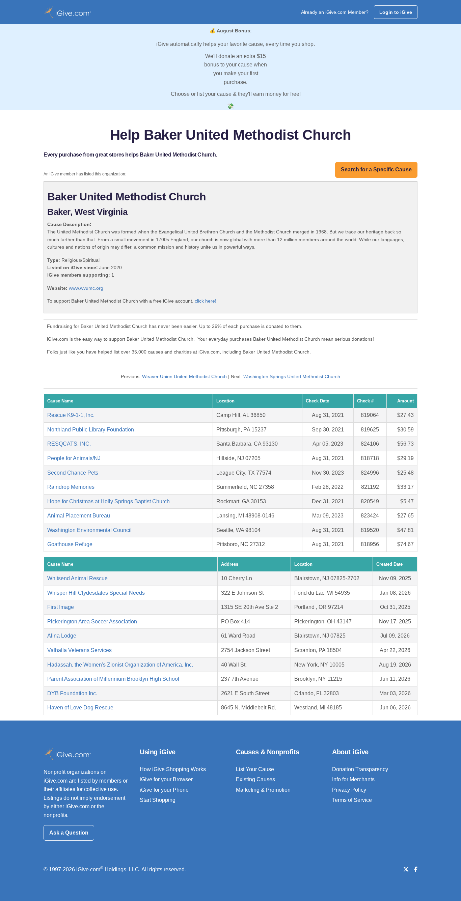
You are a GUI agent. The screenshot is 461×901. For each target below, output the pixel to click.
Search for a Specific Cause (376, 169)
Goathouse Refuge (69, 544)
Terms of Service (352, 800)
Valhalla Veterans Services (79, 650)
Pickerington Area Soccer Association (92, 621)
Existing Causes (255, 779)
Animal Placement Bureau (78, 515)
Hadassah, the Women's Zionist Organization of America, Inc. (120, 665)
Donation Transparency (360, 769)
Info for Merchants (353, 779)
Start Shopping (157, 800)
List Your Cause (255, 769)
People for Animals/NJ (74, 458)
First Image (60, 607)
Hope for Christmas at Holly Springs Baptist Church (108, 501)
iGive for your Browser (166, 779)
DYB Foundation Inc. (72, 693)
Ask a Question (68, 833)
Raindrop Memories (70, 487)
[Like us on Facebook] (415, 869)
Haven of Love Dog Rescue (80, 707)
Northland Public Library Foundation (90, 429)
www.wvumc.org (86, 288)
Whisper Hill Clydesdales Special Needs (96, 593)
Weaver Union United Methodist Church (184, 376)
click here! (205, 301)
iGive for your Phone (164, 790)
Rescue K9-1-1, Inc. (70, 415)
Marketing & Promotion (263, 790)
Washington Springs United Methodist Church (291, 376)
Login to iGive (395, 12)
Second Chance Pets (72, 473)
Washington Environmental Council (89, 530)
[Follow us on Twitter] (406, 869)
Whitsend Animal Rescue (77, 578)
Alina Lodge (61, 636)
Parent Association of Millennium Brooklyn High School (113, 679)
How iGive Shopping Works (173, 769)
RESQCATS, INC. (69, 444)
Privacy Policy (349, 790)
